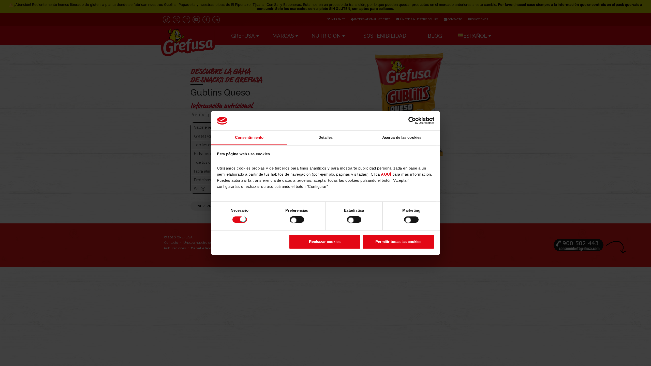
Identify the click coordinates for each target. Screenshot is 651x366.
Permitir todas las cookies (398, 241)
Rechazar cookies (325, 241)
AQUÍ (386, 174)
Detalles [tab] (325, 137)
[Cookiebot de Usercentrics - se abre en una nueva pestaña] (412, 121)
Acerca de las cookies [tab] (401, 137)
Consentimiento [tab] (249, 137)
